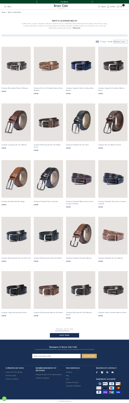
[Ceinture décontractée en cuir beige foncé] (48, 122)
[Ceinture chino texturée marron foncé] (112, 290)
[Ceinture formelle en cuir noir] (80, 122)
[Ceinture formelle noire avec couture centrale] (112, 179)
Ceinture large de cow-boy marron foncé (111, 89)
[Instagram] (102, 372)
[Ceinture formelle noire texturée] (48, 179)
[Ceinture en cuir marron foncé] (112, 122)
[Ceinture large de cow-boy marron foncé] (112, 65)
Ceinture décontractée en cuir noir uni (16, 258)
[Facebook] (97, 372)
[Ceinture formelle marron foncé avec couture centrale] (80, 179)
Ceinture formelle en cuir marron (110, 258)
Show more (64, 335)
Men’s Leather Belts (14, 12)
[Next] (92, 2)
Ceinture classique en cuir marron (14, 145)
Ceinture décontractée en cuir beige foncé (47, 146)
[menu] (5, 7)
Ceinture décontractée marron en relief (48, 312)
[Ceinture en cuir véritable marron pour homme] (48, 65)
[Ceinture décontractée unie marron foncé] (80, 290)
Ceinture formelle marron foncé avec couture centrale (80, 202)
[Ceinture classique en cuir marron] (16, 122)
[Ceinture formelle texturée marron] (80, 235)
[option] (64, 1)
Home (4, 12)
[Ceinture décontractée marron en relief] (48, 290)
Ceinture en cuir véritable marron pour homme (48, 89)
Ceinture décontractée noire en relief (48, 258)
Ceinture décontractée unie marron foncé (79, 314)
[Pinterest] (107, 372)
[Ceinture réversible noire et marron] (16, 65)
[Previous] (37, 2)
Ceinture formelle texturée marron (79, 258)
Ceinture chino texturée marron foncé (112, 312)
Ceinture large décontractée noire (14, 312)
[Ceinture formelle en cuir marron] (112, 235)
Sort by (110, 41)
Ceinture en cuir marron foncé (109, 145)
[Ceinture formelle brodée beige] (16, 179)
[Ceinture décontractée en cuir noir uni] (16, 235)
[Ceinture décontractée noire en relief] (48, 235)
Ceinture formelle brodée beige (13, 201)
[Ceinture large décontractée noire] (16, 290)
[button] (97, 41)
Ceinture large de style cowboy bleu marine (80, 89)
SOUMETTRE (89, 356)
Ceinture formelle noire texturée (46, 201)
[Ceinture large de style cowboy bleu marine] (80, 65)
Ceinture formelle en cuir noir (77, 145)
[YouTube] (112, 372)
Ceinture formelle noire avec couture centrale (112, 202)
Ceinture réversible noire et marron (15, 88)
